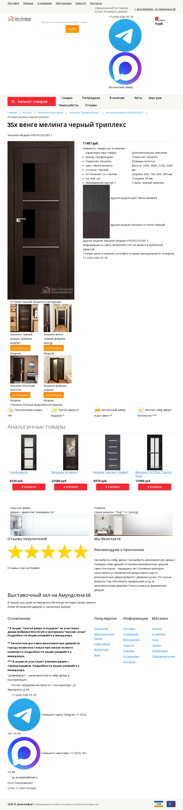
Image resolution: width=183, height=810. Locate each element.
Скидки (67, 98)
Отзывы (91, 105)
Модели (15, 353)
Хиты (138, 98)
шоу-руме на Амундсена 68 (37, 602)
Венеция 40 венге (64, 472)
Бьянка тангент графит (110, 472)
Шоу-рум (155, 98)
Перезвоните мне (163, 656)
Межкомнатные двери (104, 636)
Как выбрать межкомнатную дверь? (151, 560)
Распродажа (91, 98)
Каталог (157, 628)
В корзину (29, 487)
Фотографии (20, 348)
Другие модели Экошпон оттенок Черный (137, 224)
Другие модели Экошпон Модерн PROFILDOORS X (115, 240)
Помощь (28, 3)
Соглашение (131, 656)
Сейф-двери (102, 644)
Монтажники (63, 3)
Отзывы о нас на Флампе (24, 568)
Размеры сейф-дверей (109, 564)
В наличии (117, 98)
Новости (80, 3)
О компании (44, 3)
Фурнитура (101, 649)
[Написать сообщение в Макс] (125, 68)
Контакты (96, 3)
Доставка (13, 3)
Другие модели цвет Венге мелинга (133, 198)
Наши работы (68, 105)
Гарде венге (19, 472)
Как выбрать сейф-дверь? (111, 560)
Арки (97, 655)
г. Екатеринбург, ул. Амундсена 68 (155, 9)
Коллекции (101, 628)
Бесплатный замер (121, 87)
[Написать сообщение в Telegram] (125, 35)
